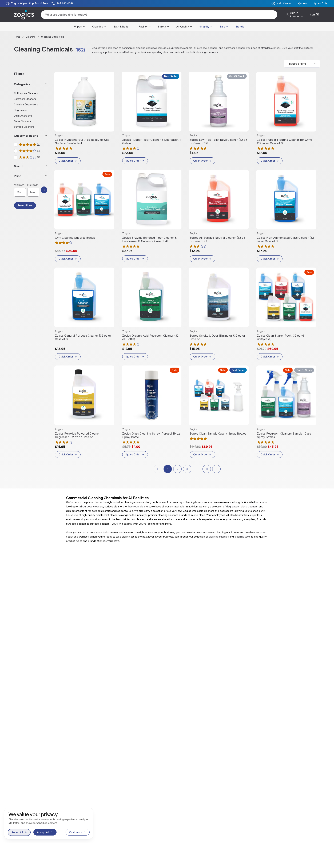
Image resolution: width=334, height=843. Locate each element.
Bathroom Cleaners (25, 98)
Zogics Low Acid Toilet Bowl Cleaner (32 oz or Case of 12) (218, 141)
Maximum (32, 184)
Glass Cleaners (22, 121)
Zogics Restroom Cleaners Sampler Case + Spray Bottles (285, 435)
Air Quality (182, 26)
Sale (222, 26)
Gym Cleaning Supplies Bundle (75, 237)
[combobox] (302, 63)
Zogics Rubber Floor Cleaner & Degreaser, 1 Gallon (151, 141)
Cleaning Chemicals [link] (52, 36)
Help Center (284, 3)
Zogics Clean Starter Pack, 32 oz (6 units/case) (280, 337)
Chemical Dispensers (26, 104)
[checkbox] (15, 144)
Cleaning (97, 26)
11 (207, 468)
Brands (240, 26)
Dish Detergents (23, 115)
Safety (162, 26)
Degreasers (20, 110)
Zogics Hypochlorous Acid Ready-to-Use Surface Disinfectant (82, 141)
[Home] (24, 14)
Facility (143, 26)
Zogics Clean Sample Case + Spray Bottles (218, 433)
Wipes (78, 26)
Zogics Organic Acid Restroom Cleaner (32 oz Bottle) (150, 337)
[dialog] (48, 823)
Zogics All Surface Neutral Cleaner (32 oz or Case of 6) (217, 239)
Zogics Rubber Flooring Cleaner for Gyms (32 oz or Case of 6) (284, 141)
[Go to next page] (216, 469)
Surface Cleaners (24, 126)
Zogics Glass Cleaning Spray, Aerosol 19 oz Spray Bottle (151, 435)
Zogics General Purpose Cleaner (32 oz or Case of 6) (83, 337)
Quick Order (321, 3)
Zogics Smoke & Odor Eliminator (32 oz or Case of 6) (217, 337)
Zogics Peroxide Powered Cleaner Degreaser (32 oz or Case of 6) (77, 435)
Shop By (204, 26)
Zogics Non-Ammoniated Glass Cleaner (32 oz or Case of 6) (285, 239)
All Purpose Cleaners (26, 93)
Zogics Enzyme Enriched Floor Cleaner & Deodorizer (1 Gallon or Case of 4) (149, 239)
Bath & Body (121, 26)
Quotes (302, 3)
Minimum (19, 184)
